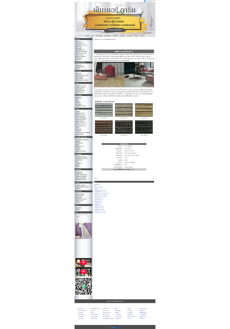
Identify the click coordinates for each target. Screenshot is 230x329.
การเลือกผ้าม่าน (143, 308)
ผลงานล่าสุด (129, 35)
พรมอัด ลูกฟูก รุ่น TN (99, 206)
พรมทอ (128, 308)
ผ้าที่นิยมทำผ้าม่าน (143, 312)
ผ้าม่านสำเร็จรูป (94, 318)
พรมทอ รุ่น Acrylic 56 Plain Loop (102, 193)
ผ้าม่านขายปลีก (118, 316)
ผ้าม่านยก (93, 310)
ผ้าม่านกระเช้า (81, 314)
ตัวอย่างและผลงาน (131, 316)
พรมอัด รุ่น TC (98, 204)
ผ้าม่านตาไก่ (81, 308)
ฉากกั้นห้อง (129, 312)
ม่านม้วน (92, 312)
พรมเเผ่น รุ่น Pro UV (99, 198)
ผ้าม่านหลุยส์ (81, 316)
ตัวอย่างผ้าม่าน (143, 316)
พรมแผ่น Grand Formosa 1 (100, 212)
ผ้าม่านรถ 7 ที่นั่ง (106, 312)
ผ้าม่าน (92, 35)
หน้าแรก (87, 35)
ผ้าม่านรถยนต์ (99, 35)
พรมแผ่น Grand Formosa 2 (100, 210)
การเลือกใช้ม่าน (143, 314)
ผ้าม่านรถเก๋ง (106, 314)
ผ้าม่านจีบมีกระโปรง (95, 308)
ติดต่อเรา (143, 35)
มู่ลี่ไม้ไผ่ (117, 312)
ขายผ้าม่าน (115, 35)
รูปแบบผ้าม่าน (118, 318)
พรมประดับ (97, 184)
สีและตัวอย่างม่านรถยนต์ (108, 318)
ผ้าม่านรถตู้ (105, 310)
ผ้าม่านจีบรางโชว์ (82, 310)
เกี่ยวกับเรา (136, 35)
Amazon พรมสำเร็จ (99, 187)
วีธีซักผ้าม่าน (142, 310)
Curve (96, 188)
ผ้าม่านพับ (80, 312)
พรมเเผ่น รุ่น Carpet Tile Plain (101, 196)
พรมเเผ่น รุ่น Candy (99, 199)
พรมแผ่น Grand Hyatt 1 (100, 209)
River (96, 185)
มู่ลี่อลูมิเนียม (118, 310)
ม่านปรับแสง (118, 314)
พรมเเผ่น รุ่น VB (98, 202)
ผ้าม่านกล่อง (81, 318)
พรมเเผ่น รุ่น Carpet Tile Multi (101, 194)
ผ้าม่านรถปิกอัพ (106, 316)
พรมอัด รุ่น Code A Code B (100, 189)
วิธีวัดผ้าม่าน (142, 318)
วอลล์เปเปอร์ (130, 314)
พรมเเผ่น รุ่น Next (98, 201)
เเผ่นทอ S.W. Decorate (99, 207)
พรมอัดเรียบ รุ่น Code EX (100, 191)
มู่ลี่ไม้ (116, 308)
